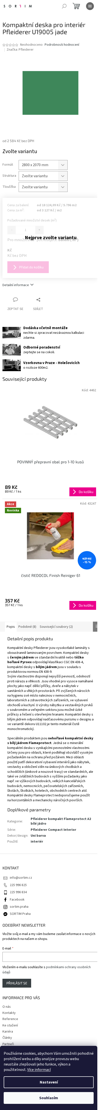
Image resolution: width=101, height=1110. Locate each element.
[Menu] (90, 6)
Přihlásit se (16, 983)
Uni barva (38, 835)
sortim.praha (19, 906)
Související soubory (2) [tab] (56, 626)
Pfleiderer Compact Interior (53, 829)
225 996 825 (18, 885)
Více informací (39, 1069)
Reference (10, 1019)
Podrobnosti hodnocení (62, 45)
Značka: (20, 49)
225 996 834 (18, 892)
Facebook (17, 899)
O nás (6, 1006)
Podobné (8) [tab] (27, 626)
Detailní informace (15, 285)
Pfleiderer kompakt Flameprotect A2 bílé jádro (61, 821)
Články (7, 1037)
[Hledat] (64, 6)
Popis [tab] (11, 626)
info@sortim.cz (21, 877)
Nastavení (49, 1082)
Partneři (8, 1044)
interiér (37, 841)
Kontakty (9, 1012)
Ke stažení (10, 1025)
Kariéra (7, 1031)
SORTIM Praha (20, 913)
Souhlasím (48, 1098)
